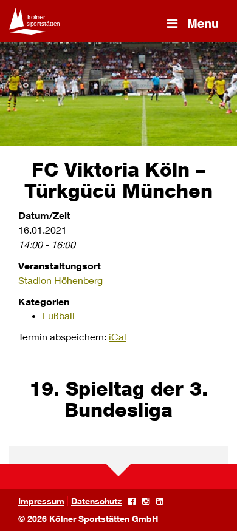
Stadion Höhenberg (60, 280)
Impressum (41, 501)
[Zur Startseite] (36, 21)
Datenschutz (96, 501)
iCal (117, 336)
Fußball (59, 315)
